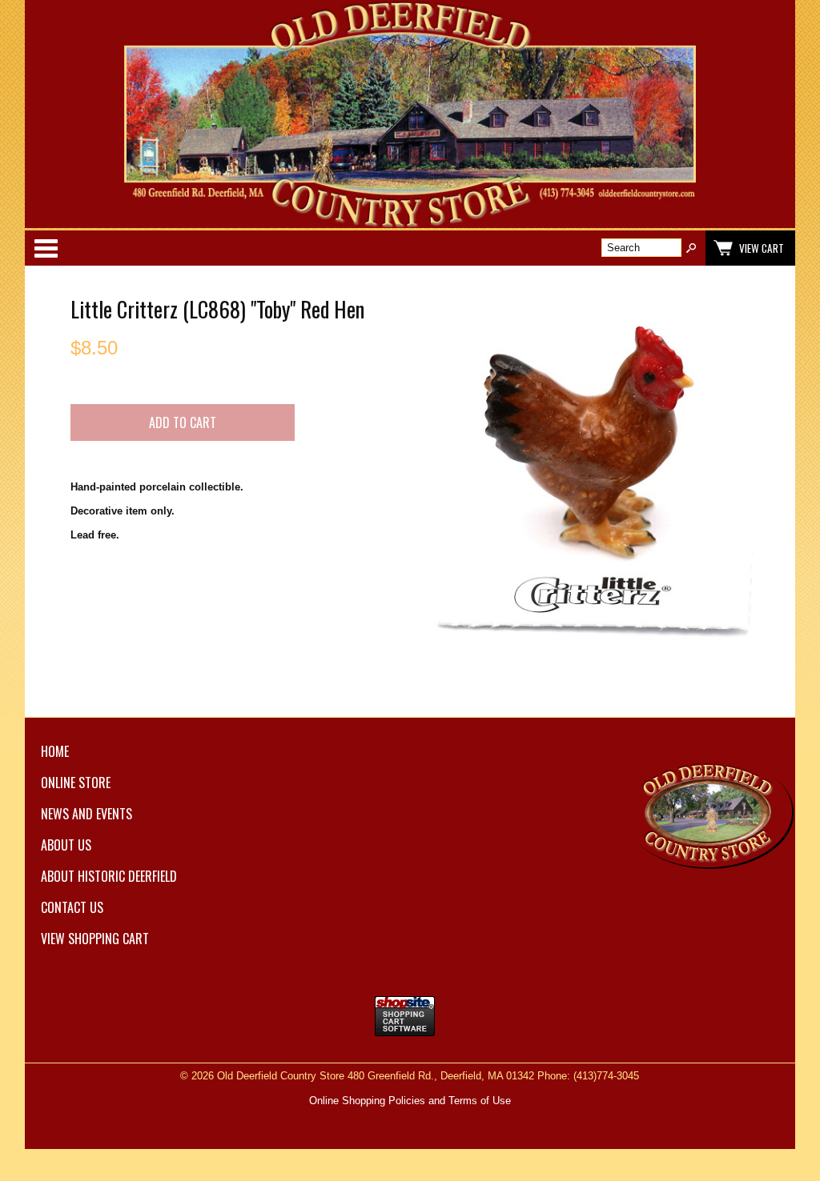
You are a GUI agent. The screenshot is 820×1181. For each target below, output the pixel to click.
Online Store (76, 782)
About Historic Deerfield (109, 876)
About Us (66, 845)
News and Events (86, 813)
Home (55, 751)
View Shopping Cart (95, 938)
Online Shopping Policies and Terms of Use (410, 1101)
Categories (45, 248)
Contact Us (72, 907)
